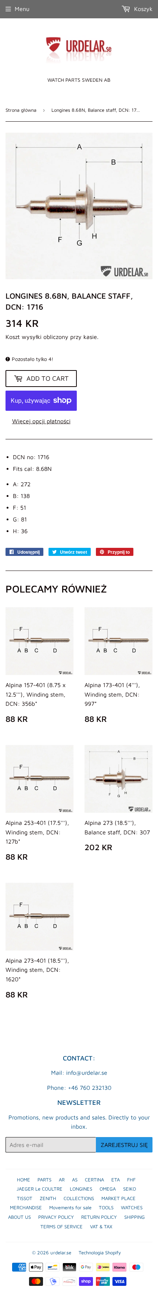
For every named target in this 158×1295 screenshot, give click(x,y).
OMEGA (108, 1189)
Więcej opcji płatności (41, 421)
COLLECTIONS (79, 1198)
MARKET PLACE (118, 1198)
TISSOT (24, 1198)
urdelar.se (60, 1252)
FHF (131, 1180)
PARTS (44, 1180)
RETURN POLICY (99, 1217)
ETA (115, 1180)
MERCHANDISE (26, 1207)
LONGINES (81, 1189)
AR (62, 1180)
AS (75, 1180)
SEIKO (129, 1189)
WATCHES (132, 1207)
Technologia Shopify (100, 1252)
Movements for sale (70, 1207)
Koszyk (142, 8)
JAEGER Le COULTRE (39, 1189)
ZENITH (48, 1198)
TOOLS (106, 1207)
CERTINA (94, 1180)
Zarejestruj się (124, 1144)
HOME (23, 1180)
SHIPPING (134, 1217)
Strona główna (21, 110)
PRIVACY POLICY (56, 1217)
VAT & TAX (101, 1226)
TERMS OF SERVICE (61, 1226)
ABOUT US (19, 1217)
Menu (22, 8)
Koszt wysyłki (24, 336)
